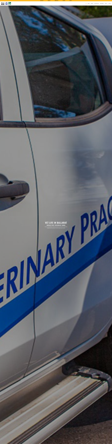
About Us (106, 3)
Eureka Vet (71, 0)
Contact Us (109, 3)
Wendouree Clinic (56, 0)
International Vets (96, 3)
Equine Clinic (49, 0)
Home (86, 3)
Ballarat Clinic (41, 0)
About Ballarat (102, 3)
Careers (88, 3)
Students (92, 3)
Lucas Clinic (64, 0)
